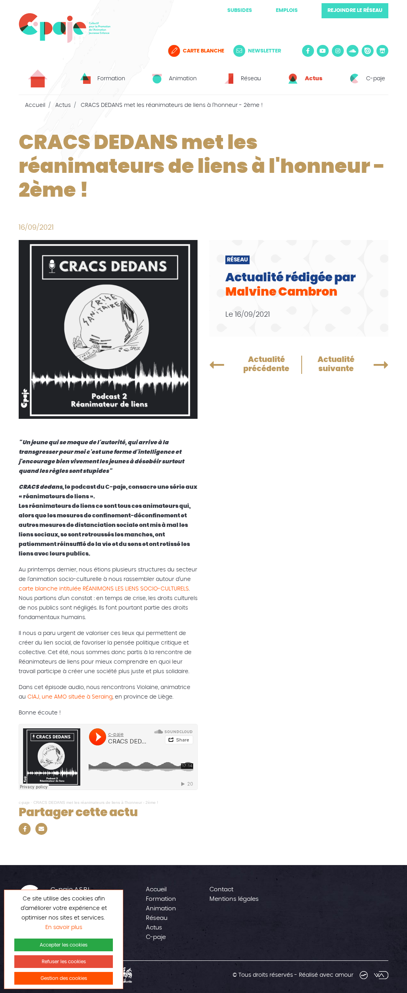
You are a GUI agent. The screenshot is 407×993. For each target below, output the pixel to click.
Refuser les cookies (64, 961)
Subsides (239, 10)
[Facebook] (308, 51)
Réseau (156, 918)
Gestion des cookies (64, 978)
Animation (161, 909)
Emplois (287, 10)
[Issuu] (368, 51)
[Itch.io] (382, 51)
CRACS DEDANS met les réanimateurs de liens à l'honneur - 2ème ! (95, 802)
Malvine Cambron (281, 292)
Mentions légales (234, 899)
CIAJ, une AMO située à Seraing (69, 697)
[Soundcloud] (353, 51)
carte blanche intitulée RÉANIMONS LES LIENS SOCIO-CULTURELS (104, 589)
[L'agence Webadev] (381, 975)
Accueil (35, 105)
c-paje (24, 802)
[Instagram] (338, 51)
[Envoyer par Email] (41, 829)
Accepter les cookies (63, 945)
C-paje (156, 937)
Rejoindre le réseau (355, 10)
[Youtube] (323, 51)
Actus (63, 105)
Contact (221, 889)
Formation (161, 899)
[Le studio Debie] (364, 975)
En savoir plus (63, 927)
